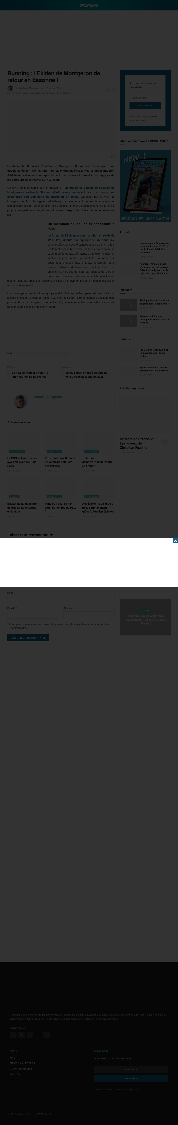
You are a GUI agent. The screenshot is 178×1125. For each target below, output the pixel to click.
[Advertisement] (89, 562)
